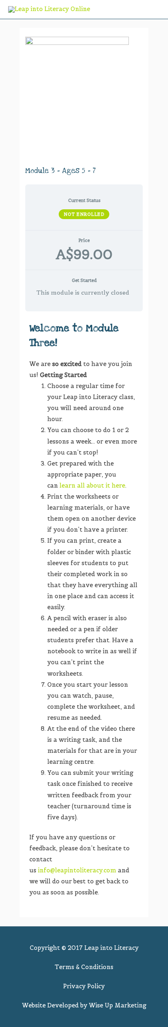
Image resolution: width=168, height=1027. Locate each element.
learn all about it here (92, 485)
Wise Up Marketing (117, 1005)
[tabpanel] (83, 609)
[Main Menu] (152, 9)
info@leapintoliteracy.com (77, 870)
